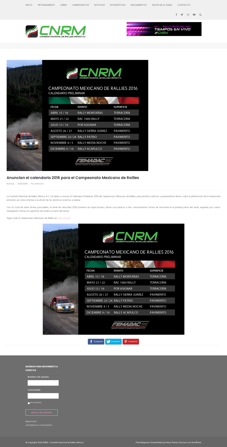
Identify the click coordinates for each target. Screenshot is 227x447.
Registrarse (31, 421)
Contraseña (34, 390)
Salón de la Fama (162, 4)
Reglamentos (139, 4)
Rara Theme (172, 442)
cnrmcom (39, 183)
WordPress (196, 442)
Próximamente (46, 4)
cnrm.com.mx (64, 218)
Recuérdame (36, 402)
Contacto (183, 4)
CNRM (63, 4)
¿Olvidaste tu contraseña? (38, 425)
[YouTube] (194, 15)
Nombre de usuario (38, 377)
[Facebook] (176, 15)
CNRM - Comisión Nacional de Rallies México (63, 442)
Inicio (28, 4)
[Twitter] (182, 15)
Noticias (99, 4)
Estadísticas (117, 4)
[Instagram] (188, 15)
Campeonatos (80, 4)
